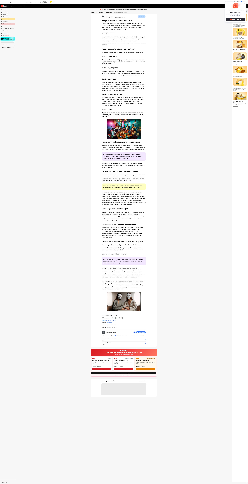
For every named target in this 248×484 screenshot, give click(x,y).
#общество (104, 320)
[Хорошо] (115, 318)
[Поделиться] (108, 33)
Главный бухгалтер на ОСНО (121, 360)
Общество (116, 17)
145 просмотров (105, 325)
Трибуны (117, 335)
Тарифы (19, 6)
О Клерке (25, 6)
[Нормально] (119, 318)
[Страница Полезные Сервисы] (103, 16)
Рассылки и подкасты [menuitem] (6, 47)
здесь (143, 335)
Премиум (13, 6)
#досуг (114, 320)
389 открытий (113, 325)
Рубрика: (104, 322)
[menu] (8, 25)
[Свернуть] (246, 482)
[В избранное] (106, 33)
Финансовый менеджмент (142, 360)
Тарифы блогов (4, 482)
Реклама (11, 480)
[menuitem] (8, 10)
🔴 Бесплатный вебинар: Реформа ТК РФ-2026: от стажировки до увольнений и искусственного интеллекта (123, 9)
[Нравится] (104, 33)
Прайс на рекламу (4, 480)
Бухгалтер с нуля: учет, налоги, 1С (100, 360)
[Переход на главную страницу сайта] (4, 6)
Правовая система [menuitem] (5, 44)
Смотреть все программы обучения (124, 372)
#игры (109, 320)
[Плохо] (122, 318)
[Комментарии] (102, 33)
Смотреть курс (102, 368)
